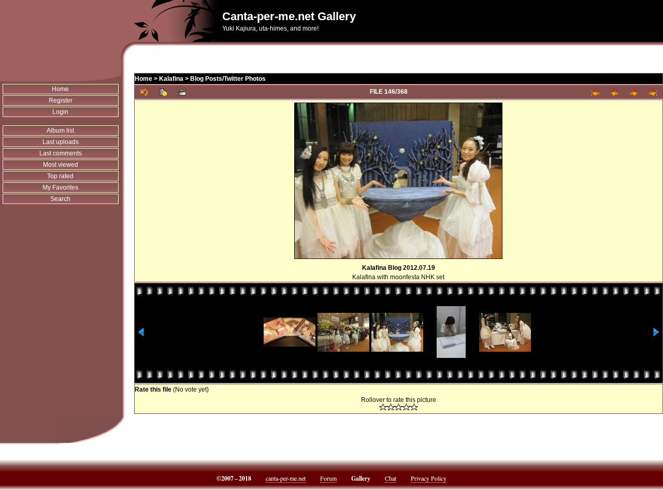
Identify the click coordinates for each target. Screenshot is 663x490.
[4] (406, 406)
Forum (328, 478)
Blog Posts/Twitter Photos (228, 78)
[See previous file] (614, 91)
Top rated (60, 176)
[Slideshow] (182, 91)
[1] (383, 406)
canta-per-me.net (286, 478)
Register (61, 100)
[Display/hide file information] (163, 91)
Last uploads (60, 142)
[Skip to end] (652, 91)
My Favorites (60, 187)
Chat (390, 478)
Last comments (60, 153)
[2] (391, 406)
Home (60, 89)
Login (60, 112)
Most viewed (60, 164)
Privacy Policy (428, 478)
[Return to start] (595, 91)
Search (60, 199)
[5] (414, 406)
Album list (60, 130)
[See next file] (633, 91)
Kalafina (171, 78)
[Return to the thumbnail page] (144, 91)
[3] (398, 406)
